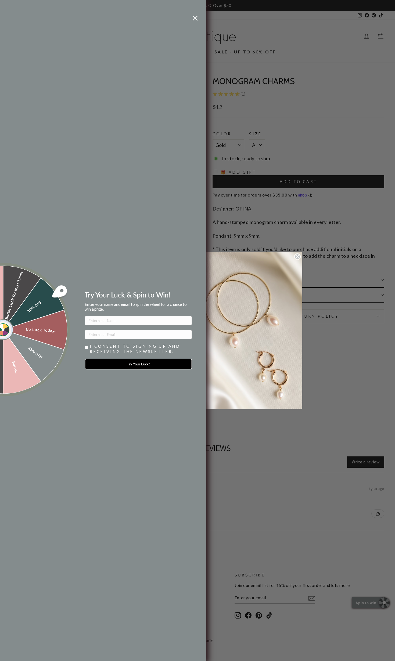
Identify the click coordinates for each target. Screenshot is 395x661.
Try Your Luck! (138, 364)
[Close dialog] (297, 256)
